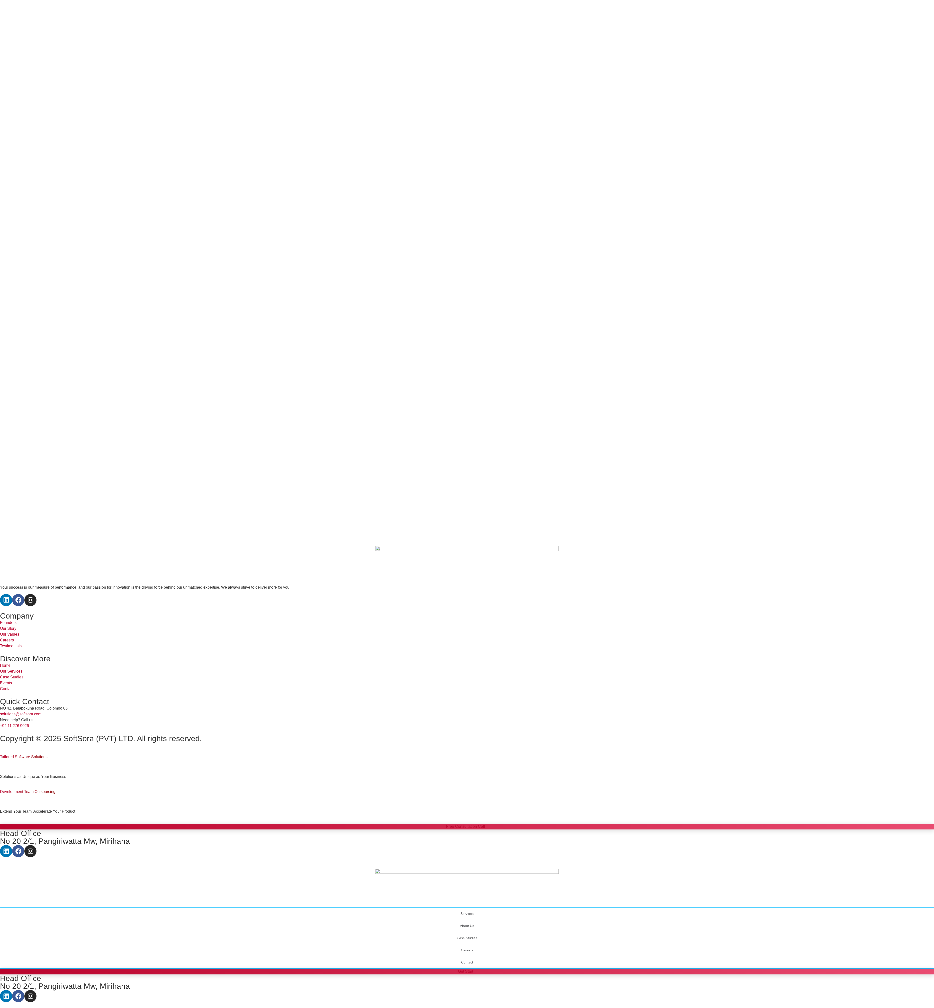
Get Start (467, 971)
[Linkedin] (6, 600)
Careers (467, 950)
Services (467, 914)
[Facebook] (18, 600)
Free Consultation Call (467, 826)
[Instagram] (30, 600)
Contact (467, 962)
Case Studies (467, 938)
